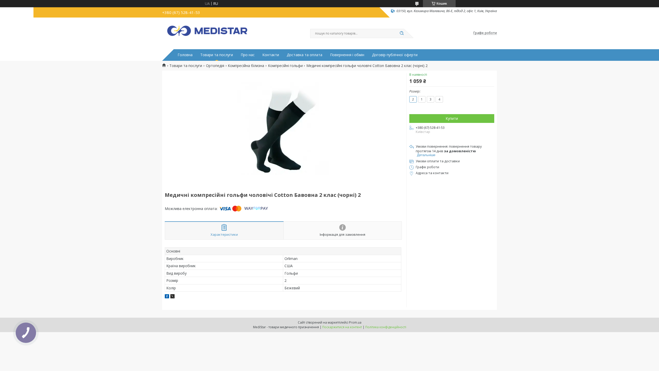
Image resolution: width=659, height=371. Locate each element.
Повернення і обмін (347, 55)
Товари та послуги (216, 55)
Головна (185, 55)
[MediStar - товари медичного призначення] (207, 33)
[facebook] (167, 296)
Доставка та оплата (304, 55)
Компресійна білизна (246, 65)
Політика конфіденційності (385, 327)
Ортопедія (215, 65)
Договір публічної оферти (395, 55)
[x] (172, 296)
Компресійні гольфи (285, 65)
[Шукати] (401, 33)
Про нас (248, 55)
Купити (452, 118)
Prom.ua (355, 322)
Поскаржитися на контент (342, 327)
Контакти (270, 55)
